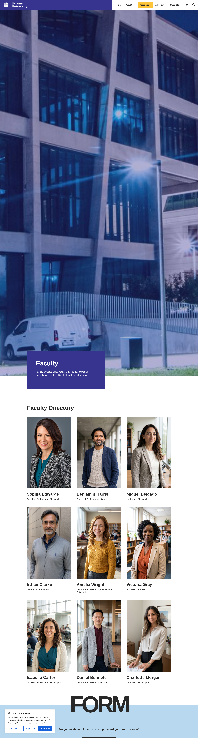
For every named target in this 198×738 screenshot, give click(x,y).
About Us (129, 5)
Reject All (30, 728)
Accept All (45, 728)
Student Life (175, 5)
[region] (30, 721)
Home (119, 5)
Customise (15, 728)
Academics (144, 5)
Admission (159, 5)
